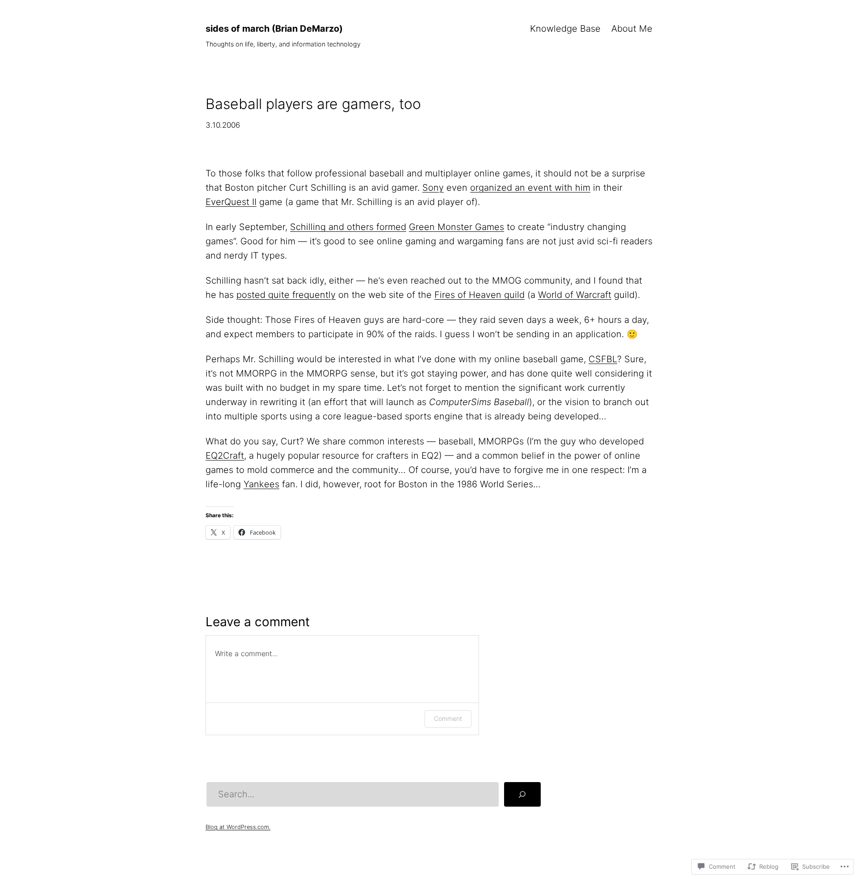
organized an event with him (530, 187)
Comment (448, 718)
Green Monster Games (456, 227)
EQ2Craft (225, 455)
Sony (433, 187)
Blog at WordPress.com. (238, 827)
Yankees (261, 484)
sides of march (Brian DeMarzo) (274, 28)
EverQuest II (231, 202)
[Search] (522, 794)
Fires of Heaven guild (479, 294)
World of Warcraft (574, 294)
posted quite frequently (286, 294)
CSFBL (603, 359)
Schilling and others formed (348, 227)
